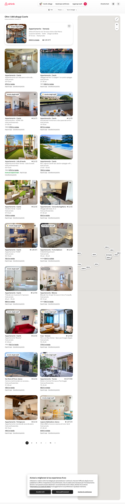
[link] (22, 442)
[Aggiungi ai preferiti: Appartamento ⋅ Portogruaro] (34, 397)
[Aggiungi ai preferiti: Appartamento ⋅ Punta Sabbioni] (70, 225)
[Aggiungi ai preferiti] (69, 26)
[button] (34, 40)
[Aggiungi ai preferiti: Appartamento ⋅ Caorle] (34, 51)
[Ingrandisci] (117, 25)
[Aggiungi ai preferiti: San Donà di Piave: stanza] (34, 354)
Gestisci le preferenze (85, 492)
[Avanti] (55, 442)
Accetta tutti (40, 492)
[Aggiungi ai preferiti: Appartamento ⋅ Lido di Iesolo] (34, 137)
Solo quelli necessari (62, 492)
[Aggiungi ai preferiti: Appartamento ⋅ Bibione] (70, 268)
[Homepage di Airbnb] (10, 4)
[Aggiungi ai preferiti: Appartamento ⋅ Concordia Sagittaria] (70, 182)
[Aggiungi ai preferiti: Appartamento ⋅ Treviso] (70, 354)
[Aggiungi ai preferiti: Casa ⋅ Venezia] (70, 311)
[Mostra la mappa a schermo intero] (117, 19)
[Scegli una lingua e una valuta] (113, 4)
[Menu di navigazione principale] (118, 4)
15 (50, 443)
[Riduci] (117, 29)
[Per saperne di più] (20, 19)
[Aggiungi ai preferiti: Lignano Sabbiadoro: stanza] (70, 397)
